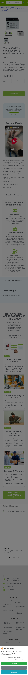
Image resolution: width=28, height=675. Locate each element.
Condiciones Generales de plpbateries (11, 659)
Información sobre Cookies (14, 657)
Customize (14, 672)
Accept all (14, 663)
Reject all (14, 667)
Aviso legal (23, 659)
